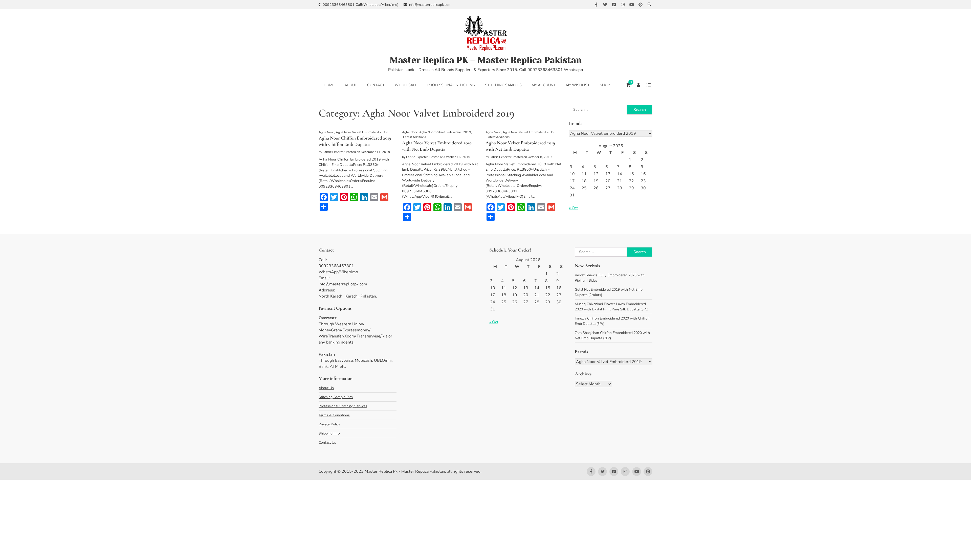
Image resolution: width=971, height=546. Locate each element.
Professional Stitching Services (343, 406)
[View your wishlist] (648, 85)
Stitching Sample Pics (336, 397)
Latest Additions (414, 137)
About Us (326, 387)
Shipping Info (329, 433)
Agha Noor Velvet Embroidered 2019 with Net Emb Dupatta (437, 146)
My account (544, 85)
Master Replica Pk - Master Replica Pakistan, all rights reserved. (423, 471)
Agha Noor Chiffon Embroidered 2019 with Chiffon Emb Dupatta (355, 141)
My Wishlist (578, 85)
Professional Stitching (451, 85)
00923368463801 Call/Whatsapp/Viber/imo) (361, 4)
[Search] (649, 4)
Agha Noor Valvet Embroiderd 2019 (362, 132)
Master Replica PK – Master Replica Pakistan (486, 60)
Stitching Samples (503, 85)
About (350, 85)
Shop (605, 85)
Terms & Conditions (334, 415)
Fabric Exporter (334, 152)
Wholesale (406, 85)
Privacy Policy (329, 424)
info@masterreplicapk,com (429, 4)
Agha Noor (326, 132)
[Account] (638, 85)
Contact (376, 85)
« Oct (573, 208)
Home (329, 85)
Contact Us (327, 442)
